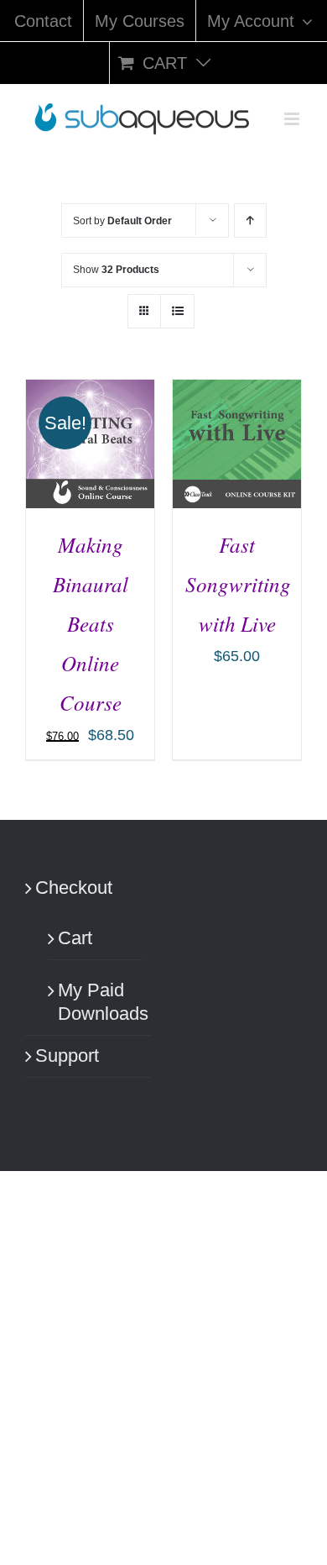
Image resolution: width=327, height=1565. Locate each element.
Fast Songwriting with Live (238, 584)
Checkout (73, 887)
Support (67, 1055)
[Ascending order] (250, 220)
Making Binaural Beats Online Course (90, 623)
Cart (75, 937)
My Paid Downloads (96, 1002)
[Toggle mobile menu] (293, 119)
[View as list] (177, 311)
